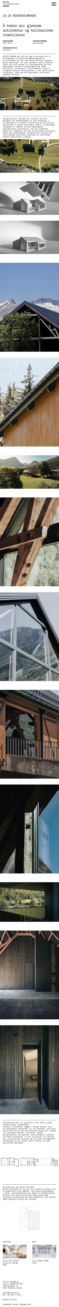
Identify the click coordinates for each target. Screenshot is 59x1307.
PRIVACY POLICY (10, 1300)
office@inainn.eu (11, 1293)
